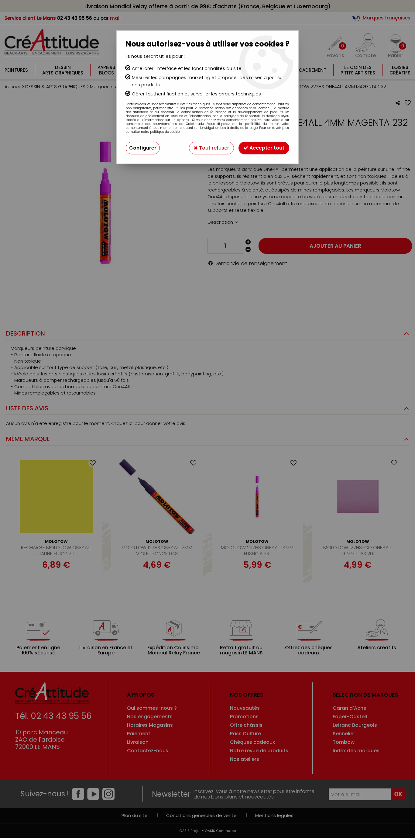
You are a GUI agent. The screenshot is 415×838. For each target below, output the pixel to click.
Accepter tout (266, 147)
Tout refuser (213, 147)
